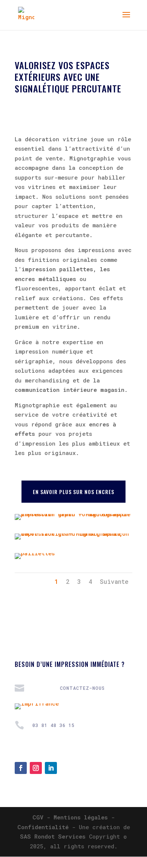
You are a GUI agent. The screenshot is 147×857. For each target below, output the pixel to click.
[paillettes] (35, 553)
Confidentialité (43, 827)
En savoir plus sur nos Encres (73, 492)
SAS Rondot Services (53, 836)
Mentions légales (81, 817)
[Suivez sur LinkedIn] (51, 768)
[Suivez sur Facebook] (21, 768)
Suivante (114, 581)
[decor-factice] (73, 533)
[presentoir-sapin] (73, 514)
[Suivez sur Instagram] (36, 768)
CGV (37, 817)
